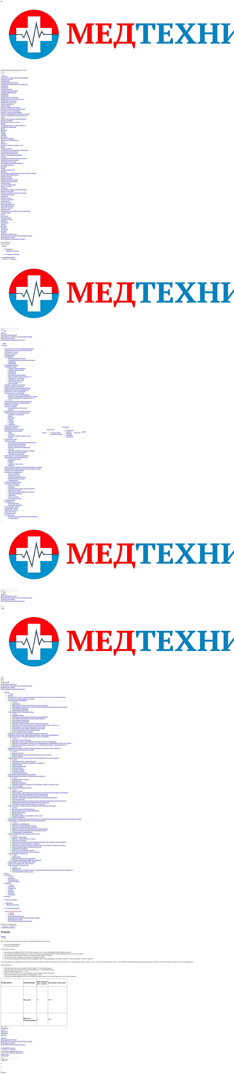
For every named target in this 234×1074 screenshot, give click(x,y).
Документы (4, 1033)
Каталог (10, 695)
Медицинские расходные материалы (23, 809)
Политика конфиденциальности (13, 1051)
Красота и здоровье (18, 753)
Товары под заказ (17, 791)
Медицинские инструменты (20, 779)
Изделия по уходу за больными (21, 740)
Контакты (4, 1035)
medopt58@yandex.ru (8, 257)
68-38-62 (8, 237)
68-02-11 (3, 232)
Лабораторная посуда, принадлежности (24, 761)
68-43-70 (16, 235)
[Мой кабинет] (1, 604)
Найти (3, 1060)
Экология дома (16, 868)
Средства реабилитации (19, 837)
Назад (12, 694)
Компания (11, 886)
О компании (4, 1028)
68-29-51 (13, 239)
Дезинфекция (16, 703)
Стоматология (16, 857)
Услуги (3, 1030)
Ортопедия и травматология (20, 824)
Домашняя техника (18, 715)
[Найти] (2, 74)
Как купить (11, 878)
